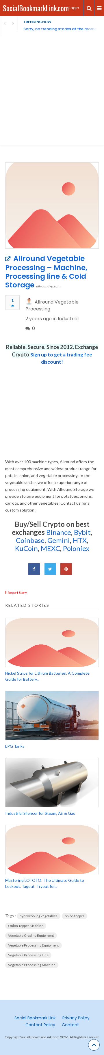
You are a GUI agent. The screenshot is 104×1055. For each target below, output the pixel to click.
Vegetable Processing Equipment (33, 945)
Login (74, 8)
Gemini (58, 540)
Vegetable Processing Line (28, 955)
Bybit (82, 532)
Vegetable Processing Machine (31, 965)
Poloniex (76, 548)
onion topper (74, 916)
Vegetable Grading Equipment (31, 935)
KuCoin (26, 548)
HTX (80, 540)
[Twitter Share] (50, 569)
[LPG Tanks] (52, 715)
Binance (58, 532)
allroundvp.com (48, 286)
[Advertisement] (52, 91)
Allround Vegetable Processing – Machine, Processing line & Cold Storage (46, 271)
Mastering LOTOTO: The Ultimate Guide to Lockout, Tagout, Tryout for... (44, 883)
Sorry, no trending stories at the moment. (62, 29)
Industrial (68, 318)
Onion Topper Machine (25, 926)
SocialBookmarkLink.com (36, 8)
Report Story (17, 592)
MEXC (50, 548)
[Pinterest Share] (66, 569)
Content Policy (40, 1025)
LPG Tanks (15, 746)
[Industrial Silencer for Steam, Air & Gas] (52, 782)
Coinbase (30, 540)
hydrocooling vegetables (38, 916)
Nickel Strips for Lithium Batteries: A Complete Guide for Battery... (47, 676)
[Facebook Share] (34, 569)
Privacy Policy (76, 1018)
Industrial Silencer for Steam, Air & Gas (40, 813)
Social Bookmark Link (35, 1018)
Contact (70, 1025)
